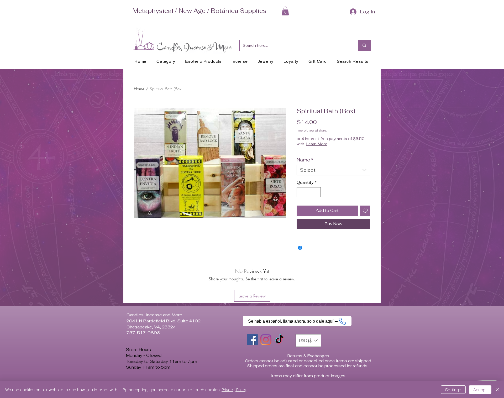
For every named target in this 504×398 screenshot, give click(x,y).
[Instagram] (265, 339)
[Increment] (316, 192)
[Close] (498, 389)
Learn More (316, 144)
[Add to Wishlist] (365, 211)
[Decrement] (300, 192)
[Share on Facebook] (300, 248)
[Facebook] (252, 339)
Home (139, 89)
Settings (453, 389)
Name (305, 160)
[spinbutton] (308, 192)
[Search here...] (364, 45)
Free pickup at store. (312, 130)
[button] (285, 11)
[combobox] (333, 170)
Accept (480, 389)
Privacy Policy (234, 389)
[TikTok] (279, 339)
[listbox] (308, 340)
